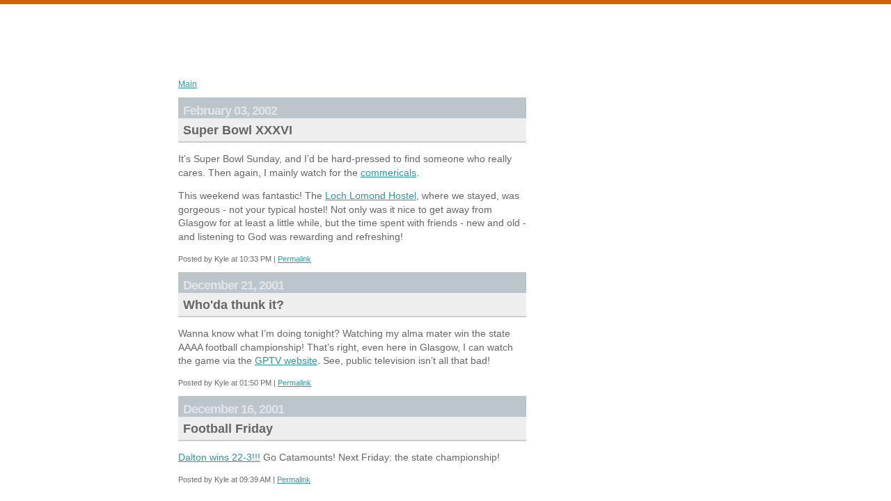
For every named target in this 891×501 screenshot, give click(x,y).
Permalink (294, 259)
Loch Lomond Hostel (370, 195)
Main (187, 84)
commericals (388, 172)
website (286, 360)
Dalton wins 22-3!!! (219, 457)
